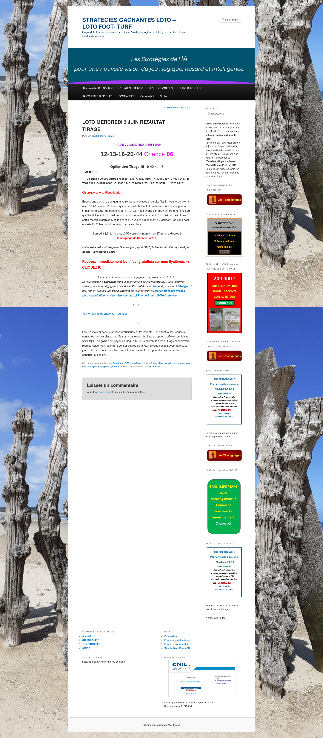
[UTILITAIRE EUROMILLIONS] (223, 237)
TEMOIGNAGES (91, 644)
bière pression (165, 363)
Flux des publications (176, 640)
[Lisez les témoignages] (223, 455)
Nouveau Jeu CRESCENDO (98, 88)
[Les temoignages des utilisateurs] (223, 200)
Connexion (170, 636)
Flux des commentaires (177, 644)
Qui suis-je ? (147, 96)
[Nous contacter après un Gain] (223, 506)
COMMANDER (127, 96)
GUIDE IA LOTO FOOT (191, 88)
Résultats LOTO (121, 363)
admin (111, 136)
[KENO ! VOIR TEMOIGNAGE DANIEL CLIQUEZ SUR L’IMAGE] (223, 302)
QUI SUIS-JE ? (90, 640)
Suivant (186, 107)
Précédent (171, 107)
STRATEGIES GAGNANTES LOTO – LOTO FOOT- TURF (129, 23)
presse (115, 366)
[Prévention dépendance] (223, 573)
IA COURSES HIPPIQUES (98, 96)
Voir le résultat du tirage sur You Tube (104, 313)
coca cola (179, 363)
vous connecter (107, 391)
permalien (154, 366)
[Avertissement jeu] (223, 400)
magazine (105, 366)
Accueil (86, 636)
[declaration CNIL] (202, 678)
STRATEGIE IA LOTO (131, 88)
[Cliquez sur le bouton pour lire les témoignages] (223, 356)
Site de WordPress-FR (177, 648)
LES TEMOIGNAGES (161, 88)
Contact (164, 96)
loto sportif (93, 366)
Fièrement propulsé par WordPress (161, 725)
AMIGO (86, 648)
